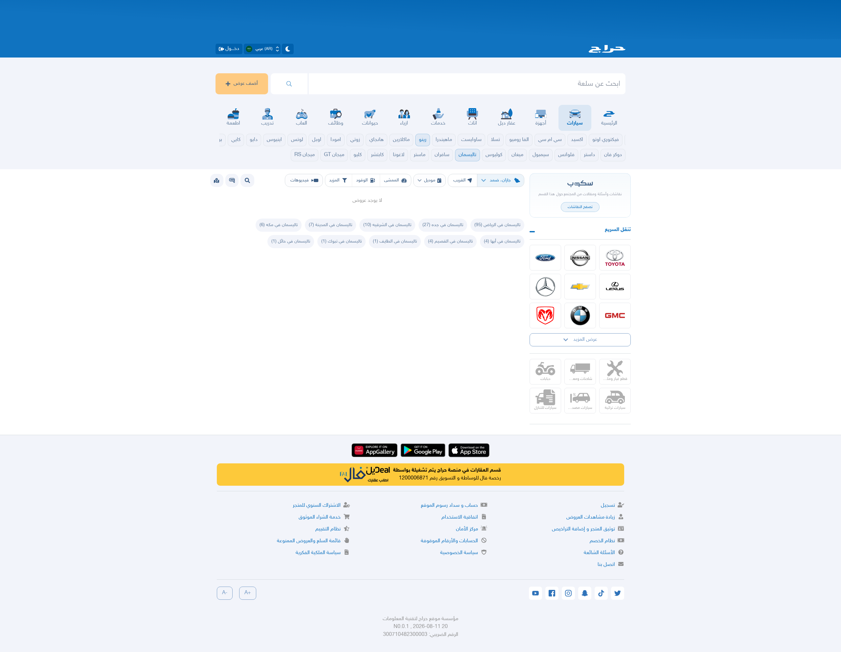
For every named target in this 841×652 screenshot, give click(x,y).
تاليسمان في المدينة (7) (330, 225)
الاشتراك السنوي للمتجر (317, 505)
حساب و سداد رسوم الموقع (449, 505)
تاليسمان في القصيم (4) (450, 241)
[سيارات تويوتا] (615, 257)
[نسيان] (580, 257)
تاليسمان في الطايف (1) (395, 241)
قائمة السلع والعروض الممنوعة (309, 541)
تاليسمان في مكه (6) (279, 225)
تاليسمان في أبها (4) (502, 241)
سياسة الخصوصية (459, 553)
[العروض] (216, 180)
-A (224, 593)
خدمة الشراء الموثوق (320, 517)
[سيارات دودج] (545, 315)
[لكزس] (615, 286)
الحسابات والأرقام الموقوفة (449, 541)
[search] (289, 83)
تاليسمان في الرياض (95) (497, 225)
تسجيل (608, 505)
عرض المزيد (585, 340)
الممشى (391, 180)
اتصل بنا (606, 565)
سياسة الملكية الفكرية (318, 553)
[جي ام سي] (615, 315)
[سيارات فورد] (545, 257)
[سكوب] (232, 180)
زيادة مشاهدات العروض (590, 517)
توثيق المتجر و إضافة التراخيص (583, 529)
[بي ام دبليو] (580, 315)
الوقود (362, 180)
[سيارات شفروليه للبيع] (580, 286)
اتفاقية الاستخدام (460, 517)
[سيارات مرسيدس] (545, 286)
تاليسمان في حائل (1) (290, 241)
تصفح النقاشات (580, 207)
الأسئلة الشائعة (599, 553)
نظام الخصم (602, 541)
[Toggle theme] (288, 49)
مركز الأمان (467, 529)
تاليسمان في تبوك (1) (341, 241)
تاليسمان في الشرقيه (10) (387, 225)
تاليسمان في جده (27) (442, 225)
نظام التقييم (328, 529)
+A (247, 593)
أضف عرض (246, 84)
